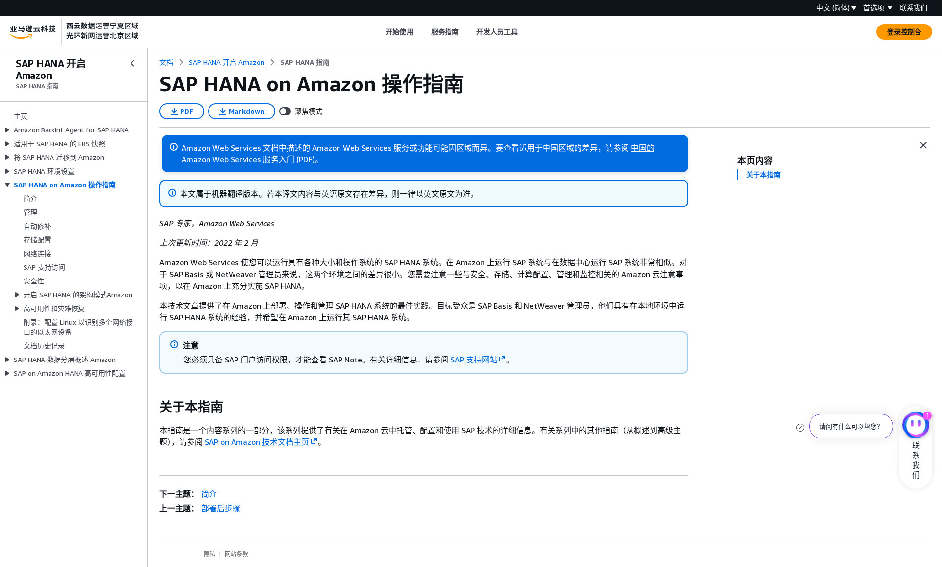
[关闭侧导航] (132, 63)
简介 (209, 494)
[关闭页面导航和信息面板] (923, 145)
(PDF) (305, 159)
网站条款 (236, 554)
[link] (305, 62)
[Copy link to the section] (151, 407)
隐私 (209, 554)
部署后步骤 (220, 508)
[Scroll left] (378, 32)
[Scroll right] (525, 32)
